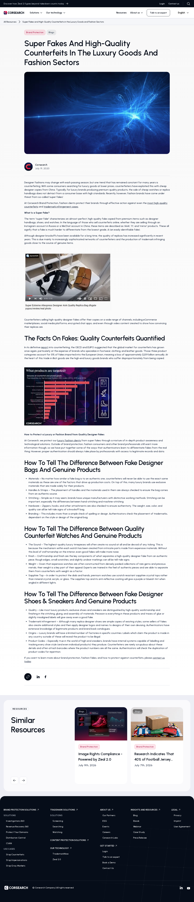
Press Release (140, 838)
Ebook (136, 821)
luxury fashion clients (69, 440)
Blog (135, 815)
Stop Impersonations (16, 860)
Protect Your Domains (17, 832)
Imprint (177, 821)
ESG (104, 821)
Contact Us (108, 868)
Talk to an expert (111, 857)
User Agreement (182, 826)
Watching (57, 832)
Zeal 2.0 (57, 859)
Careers (106, 832)
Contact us (173, 3)
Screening (58, 821)
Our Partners (108, 815)
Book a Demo (109, 862)
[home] (14, 13)
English (181, 12)
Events (105, 826)
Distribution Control (16, 838)
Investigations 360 (15, 821)
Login (162, 3)
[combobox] (182, 12)
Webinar (137, 826)
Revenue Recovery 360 (17, 826)
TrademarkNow (61, 854)
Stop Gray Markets (15, 865)
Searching (58, 826)
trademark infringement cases (61, 206)
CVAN (9, 843)
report (44, 347)
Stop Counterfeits (15, 854)
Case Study (139, 832)
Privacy (177, 815)
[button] (36, 12)
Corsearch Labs (110, 838)
